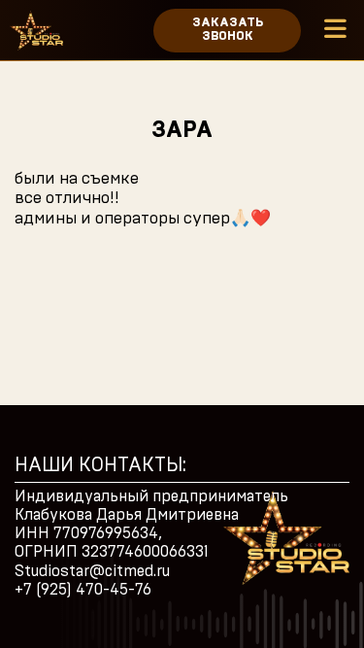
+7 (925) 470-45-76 (83, 589)
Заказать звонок (227, 30)
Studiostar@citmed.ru (92, 571)
